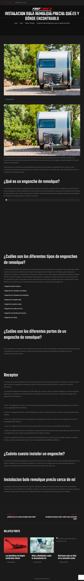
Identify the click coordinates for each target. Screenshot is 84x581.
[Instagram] (33, 2)
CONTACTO (70, 14)
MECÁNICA (23, 14)
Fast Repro (59, 272)
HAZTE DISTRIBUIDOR (41, 14)
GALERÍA (51, 14)
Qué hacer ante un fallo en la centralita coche (67, 557)
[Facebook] (28, 2)
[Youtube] (38, 2)
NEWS (57, 14)
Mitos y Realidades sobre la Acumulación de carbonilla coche (42, 558)
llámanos (67, 491)
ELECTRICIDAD (14, 14)
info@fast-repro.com (20, 2)
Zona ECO (31, 14)
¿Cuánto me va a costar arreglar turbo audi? (22, 517)
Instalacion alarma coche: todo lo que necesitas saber (61, 517)
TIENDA (63, 14)
